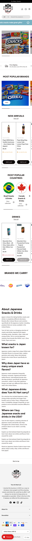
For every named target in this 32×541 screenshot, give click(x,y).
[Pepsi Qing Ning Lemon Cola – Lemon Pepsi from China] (23, 129)
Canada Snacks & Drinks (21, 198)
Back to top (16, 461)
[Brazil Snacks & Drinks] (8, 187)
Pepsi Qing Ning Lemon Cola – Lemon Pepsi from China (22, 143)
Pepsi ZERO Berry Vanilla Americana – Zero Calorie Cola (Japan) (8, 143)
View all (16, 118)
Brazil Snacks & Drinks (9, 197)
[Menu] (29, 9)
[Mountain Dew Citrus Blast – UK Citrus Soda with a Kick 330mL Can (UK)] (9, 230)
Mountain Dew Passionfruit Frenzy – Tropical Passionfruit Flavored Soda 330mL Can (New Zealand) (23, 247)
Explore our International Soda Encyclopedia (15, 432)
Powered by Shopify (15, 537)
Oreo (6, 102)
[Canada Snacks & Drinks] (21, 187)
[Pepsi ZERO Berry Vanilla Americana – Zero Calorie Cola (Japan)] (9, 129)
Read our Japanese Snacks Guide (12, 446)
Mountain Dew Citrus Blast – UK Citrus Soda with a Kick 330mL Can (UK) (8, 245)
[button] (26, 9)
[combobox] (16, 17)
